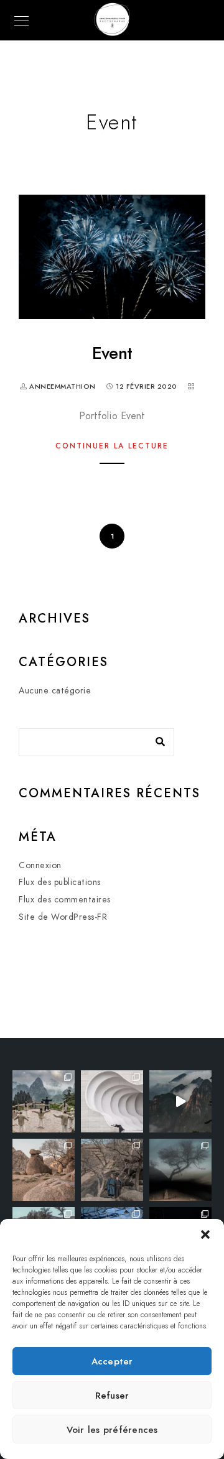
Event (112, 353)
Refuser (112, 1395)
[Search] (155, 739)
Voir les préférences (112, 1430)
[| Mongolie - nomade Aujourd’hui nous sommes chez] (43, 1170)
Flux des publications (60, 882)
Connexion (40, 865)
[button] (205, 1234)
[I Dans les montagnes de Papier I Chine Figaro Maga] (43, 1101)
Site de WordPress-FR (63, 917)
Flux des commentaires (65, 900)
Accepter (112, 1361)
